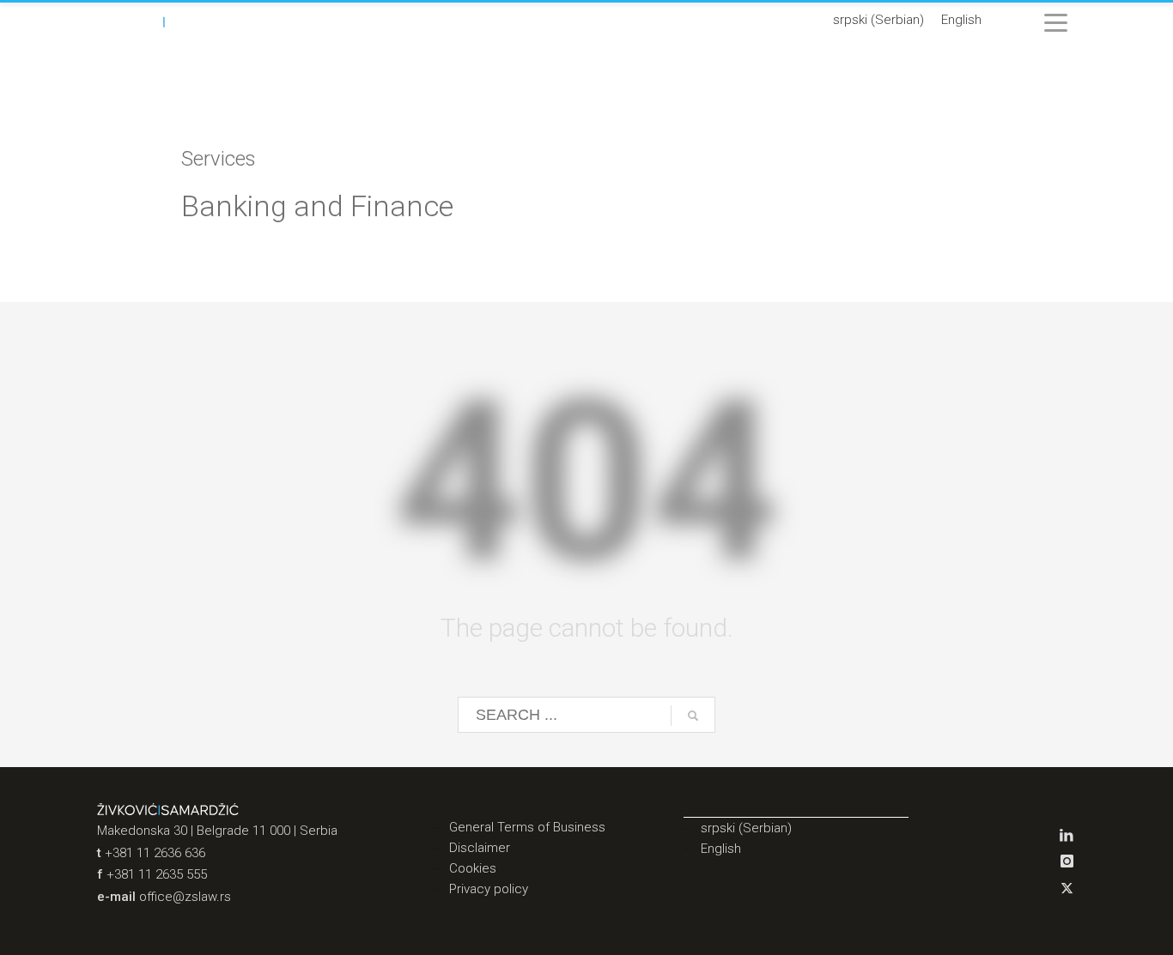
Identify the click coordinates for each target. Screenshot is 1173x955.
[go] (693, 716)
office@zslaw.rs (185, 896)
